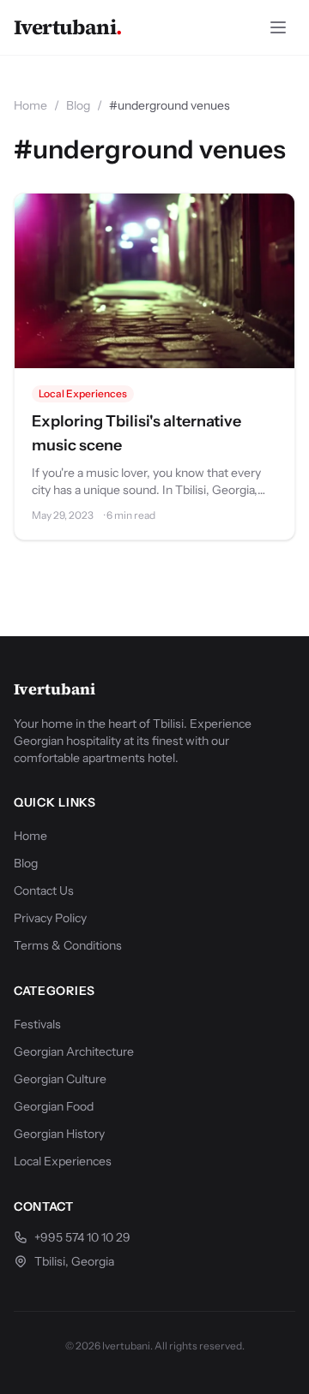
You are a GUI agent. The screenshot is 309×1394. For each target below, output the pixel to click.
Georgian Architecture (74, 1051)
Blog (78, 105)
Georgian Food (54, 1106)
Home (30, 105)
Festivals (37, 1024)
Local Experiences (83, 393)
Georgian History (59, 1133)
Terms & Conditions (68, 945)
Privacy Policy (50, 918)
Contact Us (44, 890)
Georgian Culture (60, 1079)
